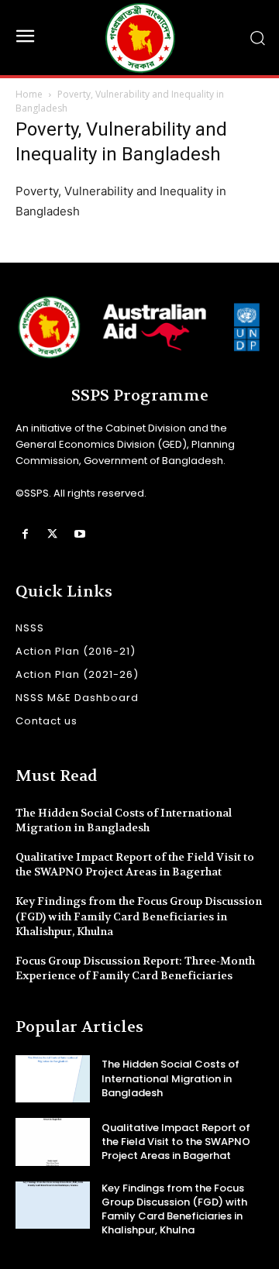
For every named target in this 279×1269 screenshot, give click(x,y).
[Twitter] (52, 534)
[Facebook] (25, 534)
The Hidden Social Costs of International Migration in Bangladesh (124, 820)
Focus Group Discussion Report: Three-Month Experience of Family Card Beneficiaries (135, 968)
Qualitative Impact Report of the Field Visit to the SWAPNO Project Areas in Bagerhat (135, 864)
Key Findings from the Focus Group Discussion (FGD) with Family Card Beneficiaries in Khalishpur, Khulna (139, 916)
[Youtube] (79, 534)
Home (29, 94)
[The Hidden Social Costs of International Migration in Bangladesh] (53, 1078)
